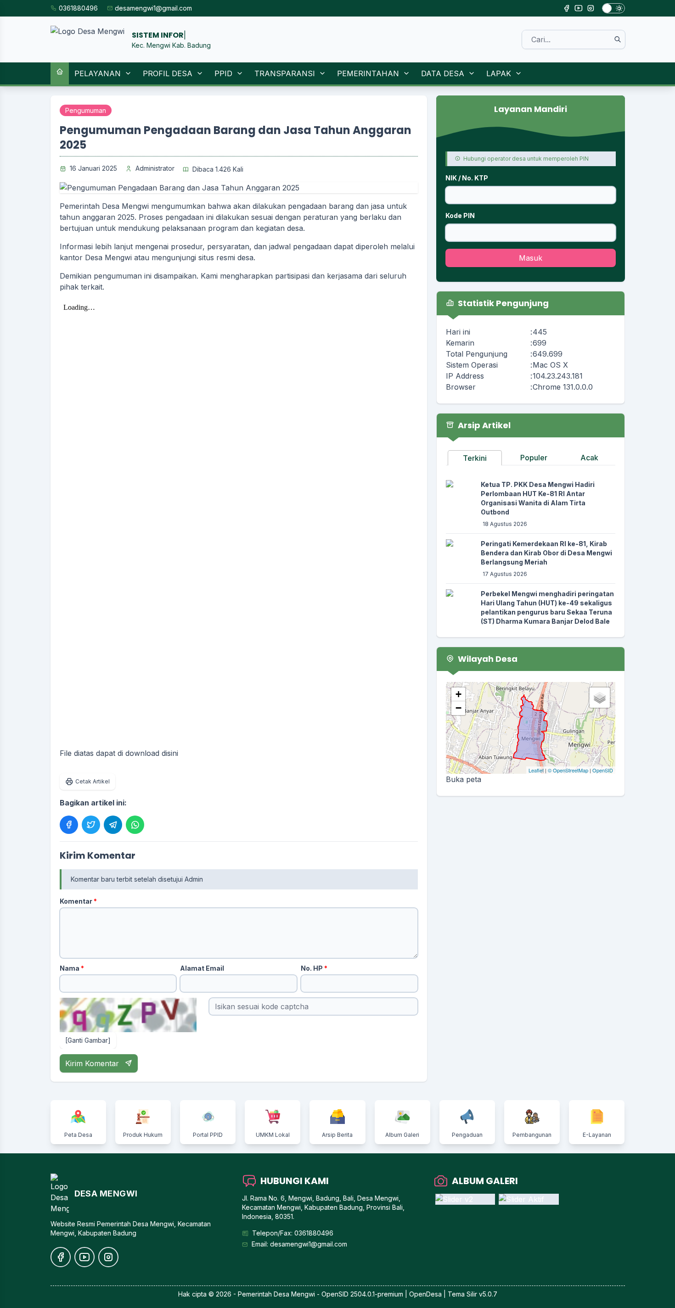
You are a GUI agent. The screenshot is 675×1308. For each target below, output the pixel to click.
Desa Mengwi (294, 1294)
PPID (223, 73)
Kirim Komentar (93, 1063)
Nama (72, 968)
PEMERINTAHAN (368, 73)
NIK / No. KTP (466, 178)
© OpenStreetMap (568, 770)
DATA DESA (442, 73)
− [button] (458, 708)
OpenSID (602, 770)
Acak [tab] (589, 457)
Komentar (78, 901)
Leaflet (536, 770)
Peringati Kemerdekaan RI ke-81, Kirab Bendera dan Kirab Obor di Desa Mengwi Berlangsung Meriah (546, 553)
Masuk (530, 258)
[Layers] (600, 698)
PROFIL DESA (167, 73)
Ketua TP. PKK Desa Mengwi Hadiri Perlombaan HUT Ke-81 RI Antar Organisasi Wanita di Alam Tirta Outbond (538, 498)
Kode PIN (460, 215)
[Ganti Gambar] (88, 1040)
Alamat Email (202, 968)
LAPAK (498, 73)
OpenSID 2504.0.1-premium (362, 1294)
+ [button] (458, 694)
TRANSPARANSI (284, 73)
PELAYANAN (97, 73)
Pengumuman (85, 110)
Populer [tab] (533, 457)
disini (170, 753)
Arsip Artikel (483, 425)
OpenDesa (425, 1294)
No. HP (314, 968)
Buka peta (463, 779)
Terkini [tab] (475, 458)
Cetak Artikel (92, 781)
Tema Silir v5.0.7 (472, 1294)
